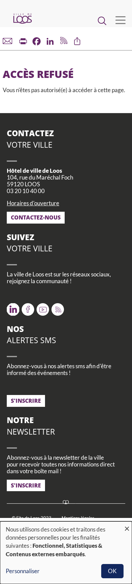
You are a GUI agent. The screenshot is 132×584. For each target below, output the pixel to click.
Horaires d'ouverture (33, 203)
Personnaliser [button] (23, 571)
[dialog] (66, 552)
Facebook (28, 307)
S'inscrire (26, 400)
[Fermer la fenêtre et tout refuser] (127, 525)
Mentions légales (78, 518)
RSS (56, 307)
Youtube (43, 307)
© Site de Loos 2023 (31, 518)
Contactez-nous (36, 217)
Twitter (13, 307)
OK (112, 571)
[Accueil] (22, 18)
